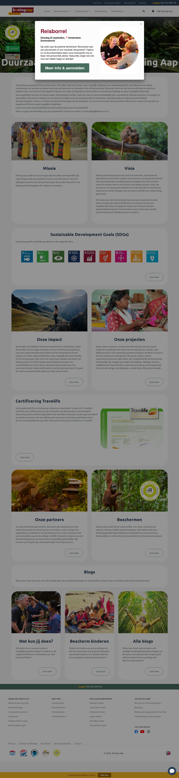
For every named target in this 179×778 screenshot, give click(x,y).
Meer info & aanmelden (65, 67)
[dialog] (89, 50)
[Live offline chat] (172, 771)
